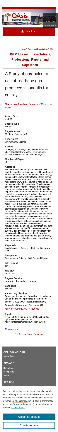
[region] (29, 409)
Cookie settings (20, 404)
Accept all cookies (29, 416)
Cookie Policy (18, 407)
